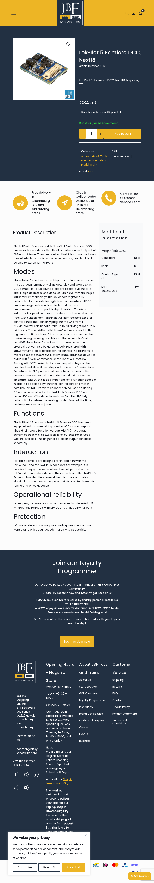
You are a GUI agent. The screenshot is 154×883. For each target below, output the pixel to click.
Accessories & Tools (94, 156)
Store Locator (88, 687)
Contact (118, 700)
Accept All (73, 867)
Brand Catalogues (91, 714)
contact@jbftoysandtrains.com (27, 751)
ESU (90, 171)
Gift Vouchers (88, 693)
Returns (117, 687)
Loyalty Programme (92, 700)
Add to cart (122, 134)
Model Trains (89, 164)
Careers (84, 727)
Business (84, 741)
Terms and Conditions (119, 722)
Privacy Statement (124, 714)
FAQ (115, 693)
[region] (49, 853)
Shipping (118, 680)
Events (83, 734)
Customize (25, 867)
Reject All (49, 867)
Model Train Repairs (92, 720)
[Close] (86, 834)
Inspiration (86, 707)
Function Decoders (93, 160)
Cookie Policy (121, 707)
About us (85, 680)
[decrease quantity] (82, 134)
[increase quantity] (100, 134)
